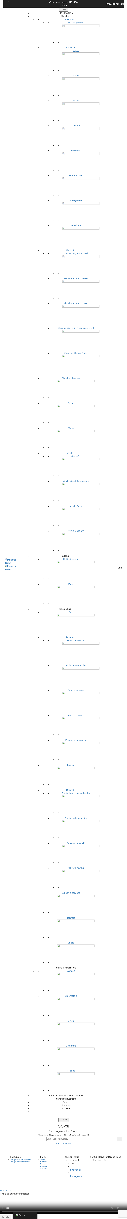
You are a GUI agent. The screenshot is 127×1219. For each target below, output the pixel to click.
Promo (42, 1164)
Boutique (43, 1162)
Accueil (43, 1160)
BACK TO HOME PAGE (63, 1143)
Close (64, 1119)
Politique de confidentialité (20, 1162)
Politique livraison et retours (20, 1160)
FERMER (5, 1217)
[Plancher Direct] (13, 561)
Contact (43, 1168)
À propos (43, 1166)
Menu (64, 9)
